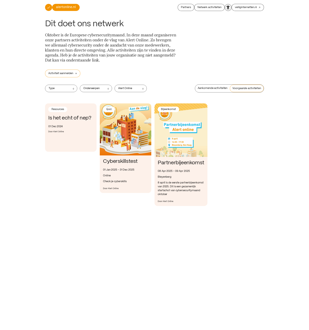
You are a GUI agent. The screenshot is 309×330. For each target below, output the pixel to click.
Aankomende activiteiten (213, 88)
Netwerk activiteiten (209, 7)
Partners (186, 7)
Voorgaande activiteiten (246, 88)
